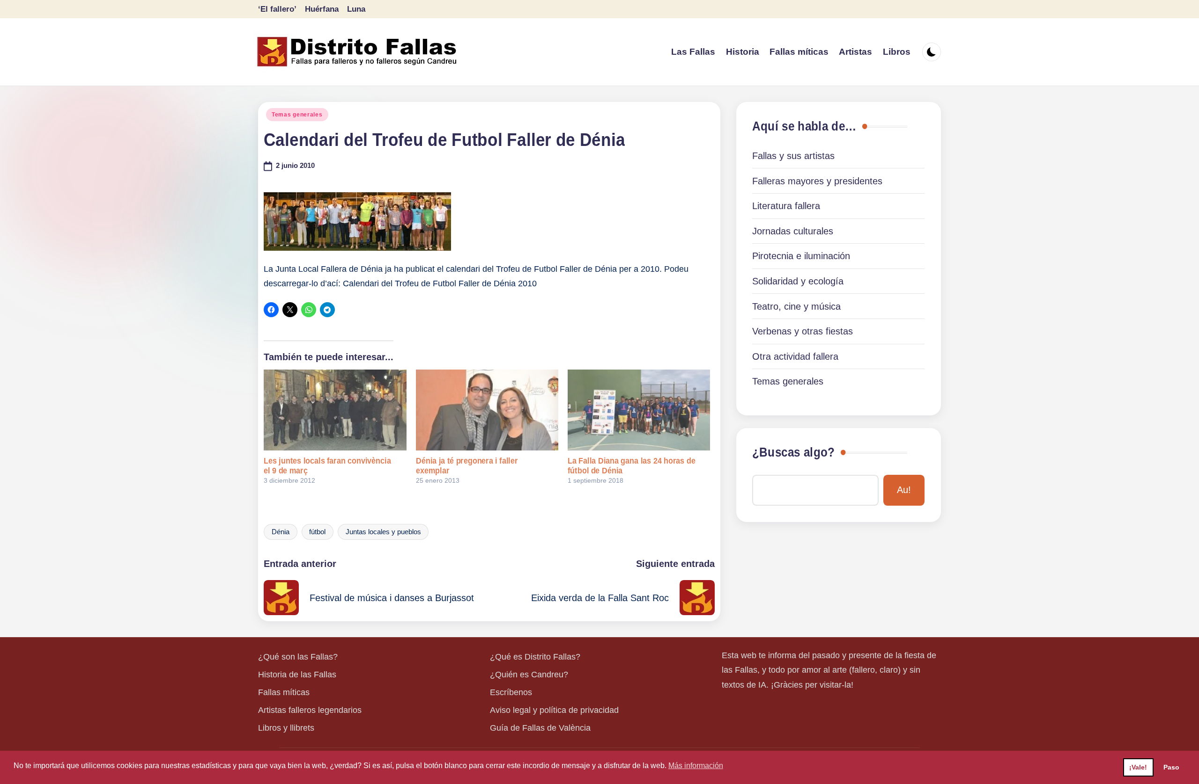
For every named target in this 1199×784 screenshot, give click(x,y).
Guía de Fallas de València (540, 728)
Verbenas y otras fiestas (802, 331)
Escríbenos (511, 692)
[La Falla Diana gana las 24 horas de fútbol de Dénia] (639, 410)
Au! (904, 490)
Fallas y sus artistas (793, 156)
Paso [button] (1171, 767)
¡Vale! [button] (1138, 767)
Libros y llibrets (286, 728)
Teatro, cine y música (796, 306)
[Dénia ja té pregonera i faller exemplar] (487, 410)
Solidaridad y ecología (798, 281)
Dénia (280, 532)
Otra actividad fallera (795, 356)
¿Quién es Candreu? (529, 674)
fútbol (317, 532)
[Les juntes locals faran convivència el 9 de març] (335, 410)
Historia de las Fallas (297, 674)
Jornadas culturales (792, 231)
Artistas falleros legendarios (310, 710)
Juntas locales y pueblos (383, 532)
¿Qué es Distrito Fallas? (535, 656)
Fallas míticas (284, 692)
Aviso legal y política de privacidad (554, 710)
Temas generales (297, 114)
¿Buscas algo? (793, 452)
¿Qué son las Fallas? (298, 656)
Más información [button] (695, 765)
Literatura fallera (786, 206)
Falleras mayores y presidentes (817, 181)
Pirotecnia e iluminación (801, 256)
